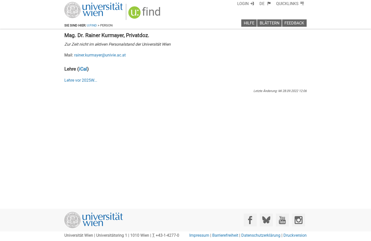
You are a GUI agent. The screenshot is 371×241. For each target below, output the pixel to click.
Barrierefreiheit (225, 235)
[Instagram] (298, 220)
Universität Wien (81, 4)
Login (243, 3)
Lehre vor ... (80, 80)
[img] (145, 14)
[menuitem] (265, 3)
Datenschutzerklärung (260, 235)
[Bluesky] (266, 220)
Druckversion (295, 235)
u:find (92, 25)
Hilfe (249, 23)
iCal (83, 69)
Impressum (199, 235)
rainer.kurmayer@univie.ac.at (100, 55)
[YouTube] (282, 220)
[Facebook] (250, 220)
